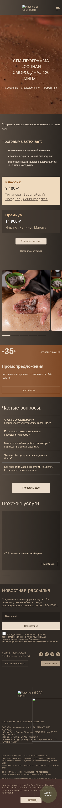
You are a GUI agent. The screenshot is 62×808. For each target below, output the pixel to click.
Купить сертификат (15, 663)
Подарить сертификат (31, 251)
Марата (40, 227)
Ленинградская (35, 199)
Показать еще (31, 487)
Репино (26, 227)
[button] (6, 335)
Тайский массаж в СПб (33, 721)
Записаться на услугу (31, 241)
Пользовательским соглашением (41, 642)
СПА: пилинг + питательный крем (23, 553)
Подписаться (31, 626)
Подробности (28, 390)
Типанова (13, 194)
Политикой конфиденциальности (21, 640)
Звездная (12, 199)
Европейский (34, 194)
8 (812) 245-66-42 (16, 654)
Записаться (51, 663)
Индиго (11, 227)
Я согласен (31, 800)
